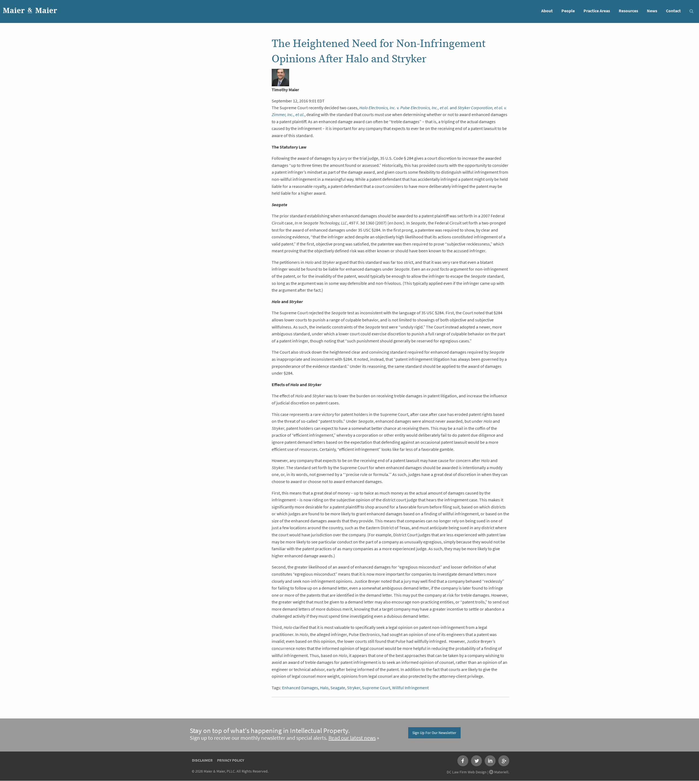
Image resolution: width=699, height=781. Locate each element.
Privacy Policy (230, 760)
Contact (673, 11)
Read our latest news (352, 738)
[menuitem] (547, 10)
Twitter (476, 760)
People (568, 11)
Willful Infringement (410, 688)
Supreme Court (376, 688)
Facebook (462, 760)
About (547, 11)
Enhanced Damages (300, 688)
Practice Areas (597, 11)
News (652, 11)
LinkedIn (490, 760)
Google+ (503, 760)
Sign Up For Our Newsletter (434, 732)
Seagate (337, 688)
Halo (324, 688)
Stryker (353, 688)
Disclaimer (202, 760)
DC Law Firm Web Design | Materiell (477, 772)
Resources (628, 11)
